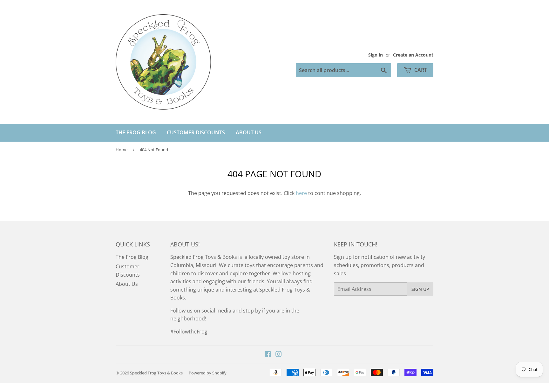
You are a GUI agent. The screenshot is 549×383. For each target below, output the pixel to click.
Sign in (375, 55)
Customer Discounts (196, 132)
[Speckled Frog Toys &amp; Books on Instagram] (278, 354)
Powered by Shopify (208, 373)
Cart (420, 69)
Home (121, 149)
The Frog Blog (136, 132)
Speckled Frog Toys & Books (156, 373)
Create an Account (413, 55)
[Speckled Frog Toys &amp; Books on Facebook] (267, 354)
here (301, 193)
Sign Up (420, 289)
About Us (248, 132)
